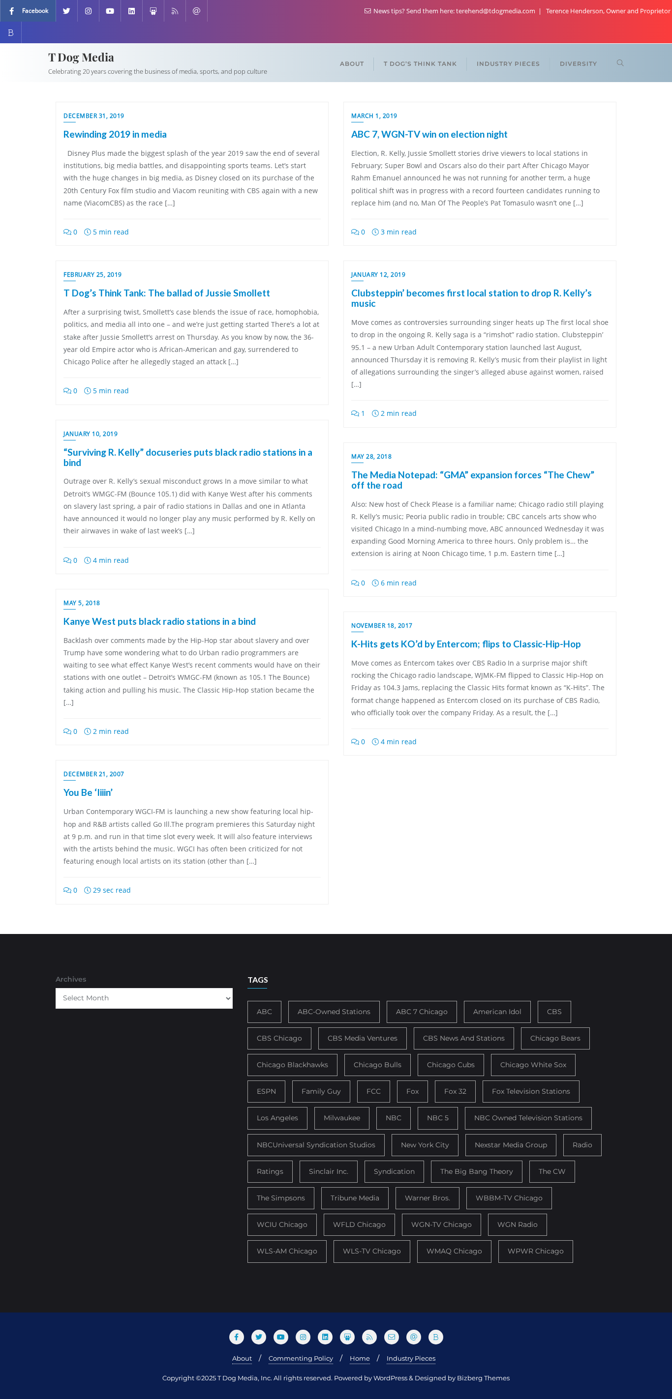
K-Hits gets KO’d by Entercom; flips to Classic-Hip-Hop (466, 643)
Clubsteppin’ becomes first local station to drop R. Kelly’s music (471, 298)
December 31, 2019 (93, 116)
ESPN (266, 1091)
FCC (374, 1091)
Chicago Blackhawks (292, 1064)
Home (360, 1358)
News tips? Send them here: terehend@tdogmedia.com (454, 10)
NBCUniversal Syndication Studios (316, 1144)
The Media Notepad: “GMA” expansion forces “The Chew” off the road (472, 480)
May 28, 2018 (371, 456)
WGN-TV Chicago (441, 1224)
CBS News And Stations (464, 1038)
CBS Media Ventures (362, 1038)
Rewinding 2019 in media (115, 134)
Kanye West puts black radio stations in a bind (159, 621)
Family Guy (321, 1091)
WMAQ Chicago (454, 1251)
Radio (582, 1144)
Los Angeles (277, 1117)
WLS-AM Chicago (287, 1251)
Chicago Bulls (377, 1064)
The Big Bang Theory (476, 1171)
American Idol (497, 1011)
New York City (425, 1144)
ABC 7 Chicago (422, 1011)
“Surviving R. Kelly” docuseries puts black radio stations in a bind (187, 457)
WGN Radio (517, 1224)
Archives (71, 979)
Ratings (270, 1171)
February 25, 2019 (92, 274)
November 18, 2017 (382, 625)
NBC (393, 1117)
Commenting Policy (301, 1358)
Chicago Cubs (451, 1064)
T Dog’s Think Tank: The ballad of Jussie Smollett (166, 292)
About (242, 1358)
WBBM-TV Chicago (509, 1198)
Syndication (394, 1171)
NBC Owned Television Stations (528, 1117)
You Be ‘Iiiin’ (88, 792)
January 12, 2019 (378, 274)
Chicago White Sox (533, 1064)
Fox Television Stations (531, 1091)
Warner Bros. (427, 1198)
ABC (264, 1011)
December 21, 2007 (93, 774)
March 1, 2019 (374, 116)
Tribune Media (355, 1198)
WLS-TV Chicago (372, 1251)
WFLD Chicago (359, 1224)
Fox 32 (455, 1091)
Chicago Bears (555, 1038)
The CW (552, 1171)
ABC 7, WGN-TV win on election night (429, 134)
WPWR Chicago (536, 1251)
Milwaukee (342, 1117)
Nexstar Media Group (511, 1144)
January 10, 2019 (90, 434)
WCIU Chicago (282, 1224)
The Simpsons (281, 1198)
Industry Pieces (411, 1358)
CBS (554, 1011)
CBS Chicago (279, 1038)
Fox (412, 1091)
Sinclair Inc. (328, 1171)
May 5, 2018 (81, 603)
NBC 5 (438, 1117)
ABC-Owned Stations (334, 1011)
